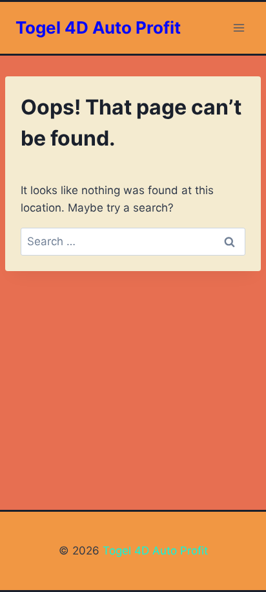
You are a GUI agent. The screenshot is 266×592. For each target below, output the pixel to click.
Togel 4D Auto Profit (153, 550)
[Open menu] (239, 27)
